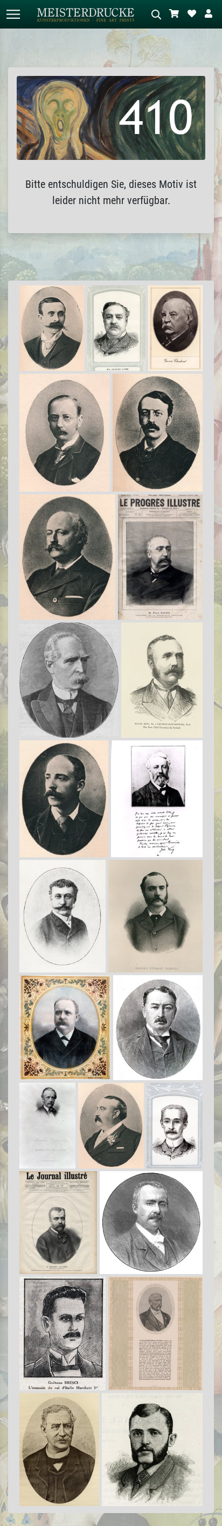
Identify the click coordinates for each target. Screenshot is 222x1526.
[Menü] (13, 14)
